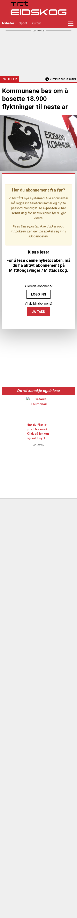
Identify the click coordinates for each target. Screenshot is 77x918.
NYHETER (9, 79)
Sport (23, 23)
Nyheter (8, 23)
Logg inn (38, 294)
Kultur (36, 23)
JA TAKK (38, 312)
